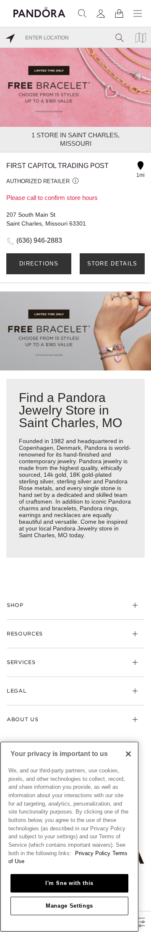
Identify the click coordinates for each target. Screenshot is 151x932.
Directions (38, 263)
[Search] (82, 13)
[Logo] (39, 11)
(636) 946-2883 (39, 240)
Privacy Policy (92, 853)
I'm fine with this (69, 883)
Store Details (112, 263)
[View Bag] (119, 13)
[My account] (100, 13)
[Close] (128, 754)
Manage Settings (69, 906)
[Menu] (137, 13)
